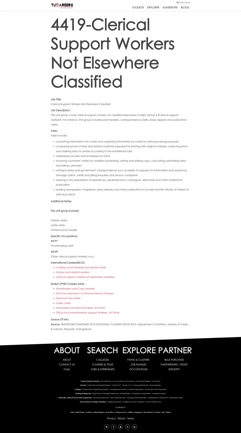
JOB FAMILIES (138, 364)
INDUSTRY (174, 369)
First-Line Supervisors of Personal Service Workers (85, 293)
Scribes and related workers (72, 272)
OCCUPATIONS (138, 369)
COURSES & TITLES (102, 364)
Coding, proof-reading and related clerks (81, 267)
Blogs (185, 7)
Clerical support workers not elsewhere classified (85, 276)
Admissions (170, 7)
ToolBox (138, 7)
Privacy (111, 418)
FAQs (67, 369)
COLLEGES (102, 359)
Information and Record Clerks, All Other (80, 307)
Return (122, 418)
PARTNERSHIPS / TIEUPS (174, 364)
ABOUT (67, 359)
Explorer (153, 7)
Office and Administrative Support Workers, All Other (87, 312)
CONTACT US (67, 364)
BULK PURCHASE (174, 359)
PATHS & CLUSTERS (138, 359)
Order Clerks (63, 303)
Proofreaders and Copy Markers (75, 288)
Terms (130, 418)
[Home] (62, 6)
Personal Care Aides (68, 298)
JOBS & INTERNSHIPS (103, 369)
